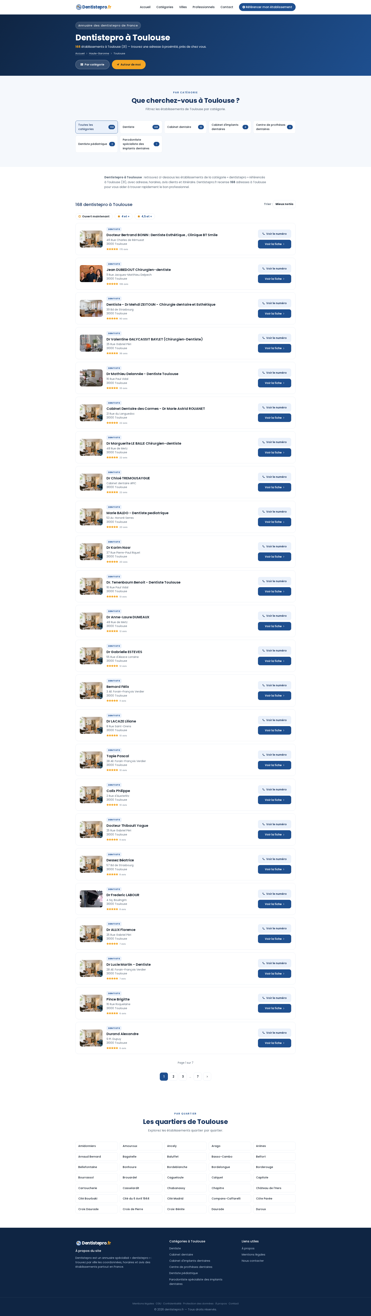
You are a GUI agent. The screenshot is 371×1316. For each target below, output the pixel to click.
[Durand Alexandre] (91, 1037)
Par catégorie (94, 64)
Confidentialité (172, 1303)
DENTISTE (114, 229)
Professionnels (204, 7)
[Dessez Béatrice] (91, 864)
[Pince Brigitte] (91, 1003)
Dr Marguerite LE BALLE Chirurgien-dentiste (143, 443)
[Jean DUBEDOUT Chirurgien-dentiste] (91, 273)
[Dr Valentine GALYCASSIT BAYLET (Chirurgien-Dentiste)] (91, 343)
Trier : (268, 204)
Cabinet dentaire (181, 1254)
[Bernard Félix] (91, 690)
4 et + (125, 216)
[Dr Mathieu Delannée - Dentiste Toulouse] (91, 377)
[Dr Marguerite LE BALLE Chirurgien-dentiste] (91, 447)
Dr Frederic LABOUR (122, 894)
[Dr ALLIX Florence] (91, 933)
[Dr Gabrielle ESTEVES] (91, 655)
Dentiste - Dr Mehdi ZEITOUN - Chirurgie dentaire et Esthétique (160, 304)
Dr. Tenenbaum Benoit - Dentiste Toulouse (143, 582)
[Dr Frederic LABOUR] (91, 898)
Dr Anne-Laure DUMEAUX (127, 617)
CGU (158, 1303)
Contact (226, 7)
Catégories (164, 7)
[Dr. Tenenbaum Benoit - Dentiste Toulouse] (91, 586)
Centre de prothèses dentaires (190, 1267)
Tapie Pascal (117, 756)
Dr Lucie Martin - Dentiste (128, 964)
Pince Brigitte (117, 999)
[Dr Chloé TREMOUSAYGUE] (91, 482)
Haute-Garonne (99, 53)
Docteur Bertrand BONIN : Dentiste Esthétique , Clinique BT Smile (161, 234)
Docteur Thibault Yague (127, 825)
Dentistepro (96, 7)
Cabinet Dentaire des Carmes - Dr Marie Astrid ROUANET (155, 408)
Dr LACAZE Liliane (121, 721)
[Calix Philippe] (91, 794)
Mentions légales (253, 1254)
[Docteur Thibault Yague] (91, 829)
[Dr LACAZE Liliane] (91, 725)
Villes (183, 7)
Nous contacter (253, 1261)
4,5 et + (146, 216)
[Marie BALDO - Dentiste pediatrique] (91, 516)
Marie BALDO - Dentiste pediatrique (137, 512)
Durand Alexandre (122, 1033)
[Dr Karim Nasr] (91, 551)
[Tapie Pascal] (91, 759)
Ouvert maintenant (96, 216)
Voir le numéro (276, 234)
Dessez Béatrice (120, 860)
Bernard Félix (117, 686)
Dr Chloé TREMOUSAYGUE (128, 478)
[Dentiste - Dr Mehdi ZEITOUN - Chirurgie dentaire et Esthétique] (91, 308)
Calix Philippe (118, 790)
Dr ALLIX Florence (120, 929)
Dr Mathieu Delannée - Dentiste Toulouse (142, 373)
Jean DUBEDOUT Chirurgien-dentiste (138, 269)
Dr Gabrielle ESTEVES (124, 651)
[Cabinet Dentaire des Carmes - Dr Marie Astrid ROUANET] (91, 412)
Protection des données (198, 1303)
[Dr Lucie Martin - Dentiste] (91, 968)
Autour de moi (131, 64)
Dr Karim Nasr (118, 547)
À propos (248, 1248)
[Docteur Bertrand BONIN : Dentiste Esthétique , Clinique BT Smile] (91, 239)
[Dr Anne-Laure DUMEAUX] (91, 621)
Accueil (145, 7)
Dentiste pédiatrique (183, 1273)
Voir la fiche (273, 244)
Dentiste (175, 1248)
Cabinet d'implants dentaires (189, 1261)
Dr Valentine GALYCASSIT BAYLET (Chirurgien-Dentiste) (154, 339)
